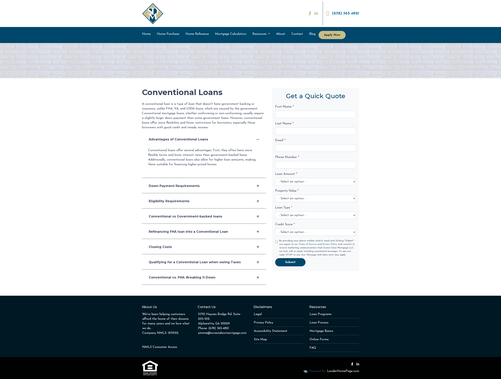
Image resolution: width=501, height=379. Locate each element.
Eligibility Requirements (169, 201)
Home (146, 34)
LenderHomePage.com (343, 371)
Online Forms (319, 339)
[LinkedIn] (316, 13)
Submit (290, 262)
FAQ (313, 347)
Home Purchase (168, 34)
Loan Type (283, 207)
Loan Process (319, 322)
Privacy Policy (330, 244)
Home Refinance (197, 34)
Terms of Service (308, 244)
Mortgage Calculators (230, 34)
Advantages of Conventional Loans (178, 139)
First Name (284, 106)
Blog (312, 34)
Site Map (260, 339)
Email (280, 140)
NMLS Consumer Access (159, 347)
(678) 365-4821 (345, 13)
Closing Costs (160, 247)
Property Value (287, 190)
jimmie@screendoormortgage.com (222, 333)
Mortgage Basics (321, 331)
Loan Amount (286, 174)
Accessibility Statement (270, 331)
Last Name (284, 123)
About (280, 34)
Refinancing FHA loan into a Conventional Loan (188, 232)
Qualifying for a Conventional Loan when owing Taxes (195, 262)
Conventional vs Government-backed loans (185, 216)
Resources (260, 34)
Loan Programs (321, 314)
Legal (258, 314)
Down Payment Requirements (174, 186)
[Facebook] (310, 13)
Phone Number (287, 157)
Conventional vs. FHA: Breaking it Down (182, 277)
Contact (297, 34)
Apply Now (332, 35)
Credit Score (285, 224)
